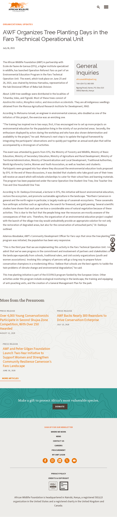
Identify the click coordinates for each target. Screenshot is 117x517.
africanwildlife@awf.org (86, 79)
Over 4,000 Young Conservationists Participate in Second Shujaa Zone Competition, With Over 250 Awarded (24, 322)
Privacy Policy (58, 473)
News (58, 436)
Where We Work (58, 431)
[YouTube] (74, 460)
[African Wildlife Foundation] (19, 7)
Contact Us (58, 441)
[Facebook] (45, 460)
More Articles (10, 378)
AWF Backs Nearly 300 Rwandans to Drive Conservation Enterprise (82, 317)
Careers (58, 445)
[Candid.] (64, 486)
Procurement (58, 450)
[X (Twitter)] (66, 460)
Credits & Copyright (58, 478)
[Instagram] (52, 460)
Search (98, 7)
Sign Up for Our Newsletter (58, 427)
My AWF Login (58, 454)
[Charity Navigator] (53, 486)
